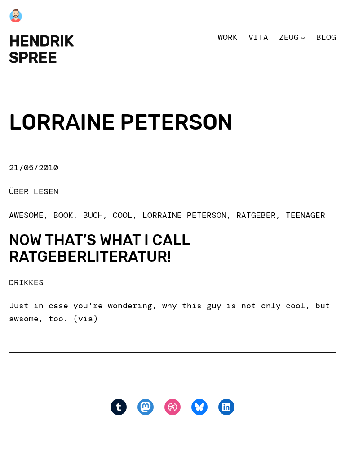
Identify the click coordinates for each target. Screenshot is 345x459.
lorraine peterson (184, 215)
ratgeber (256, 215)
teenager (305, 215)
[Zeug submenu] (303, 37)
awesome (26, 215)
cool (123, 215)
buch (93, 215)
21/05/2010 (33, 167)
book (63, 215)
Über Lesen (33, 191)
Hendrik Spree (41, 49)
